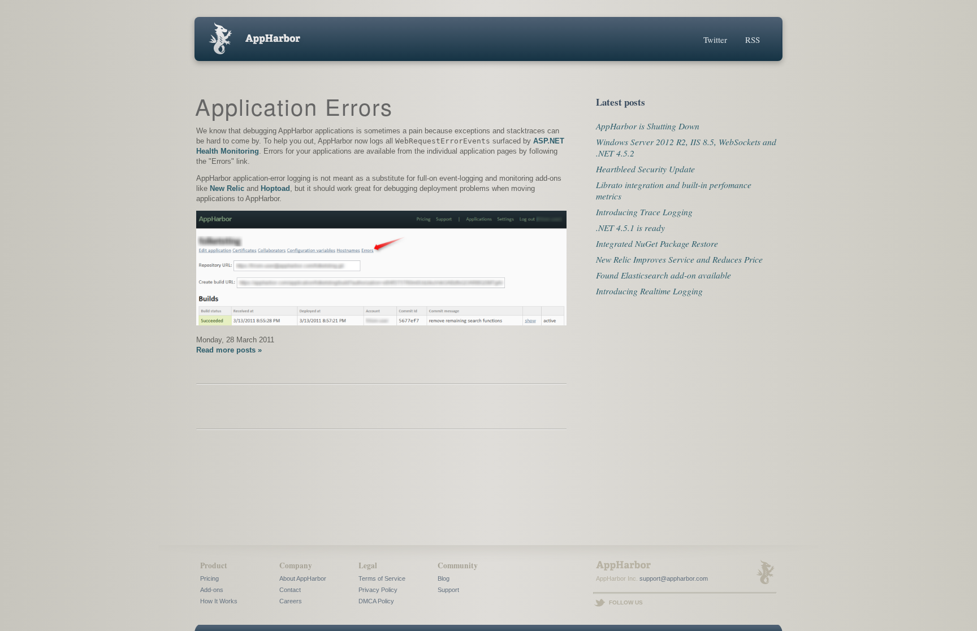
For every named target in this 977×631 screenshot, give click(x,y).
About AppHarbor (302, 578)
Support (448, 589)
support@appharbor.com (673, 578)
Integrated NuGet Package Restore (657, 243)
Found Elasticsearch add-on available (663, 275)
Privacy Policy (377, 589)
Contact (290, 589)
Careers (290, 601)
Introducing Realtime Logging (649, 291)
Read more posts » (229, 350)
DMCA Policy (376, 601)
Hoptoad (275, 188)
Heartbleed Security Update (645, 169)
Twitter (715, 39)
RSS (752, 39)
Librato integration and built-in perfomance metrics (673, 190)
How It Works (218, 601)
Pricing (209, 578)
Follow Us (626, 602)
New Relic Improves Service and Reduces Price (679, 259)
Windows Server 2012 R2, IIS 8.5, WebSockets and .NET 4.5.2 (686, 147)
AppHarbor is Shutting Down (647, 126)
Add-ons (211, 589)
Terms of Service (381, 578)
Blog (443, 578)
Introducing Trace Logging (644, 211)
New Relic (227, 188)
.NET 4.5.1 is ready (630, 227)
